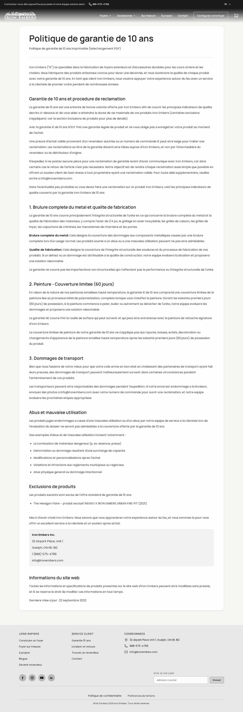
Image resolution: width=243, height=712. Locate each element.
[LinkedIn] (51, 677)
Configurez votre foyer (210, 15)
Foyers (104, 15)
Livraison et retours (83, 646)
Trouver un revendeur (85, 652)
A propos (24, 652)
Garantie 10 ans (81, 640)
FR (225, 4)
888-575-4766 (101, 4)
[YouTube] (41, 677)
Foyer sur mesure (30, 646)
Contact (183, 15)
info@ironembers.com (47, 560)
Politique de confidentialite (105, 696)
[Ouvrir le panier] (236, 15)
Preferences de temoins (141, 695)
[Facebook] (22, 677)
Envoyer (217, 680)
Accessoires (124, 15)
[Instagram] (32, 677)
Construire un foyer (31, 640)
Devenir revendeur (30, 665)
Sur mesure (148, 15)
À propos (166, 15)
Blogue (23, 659)
